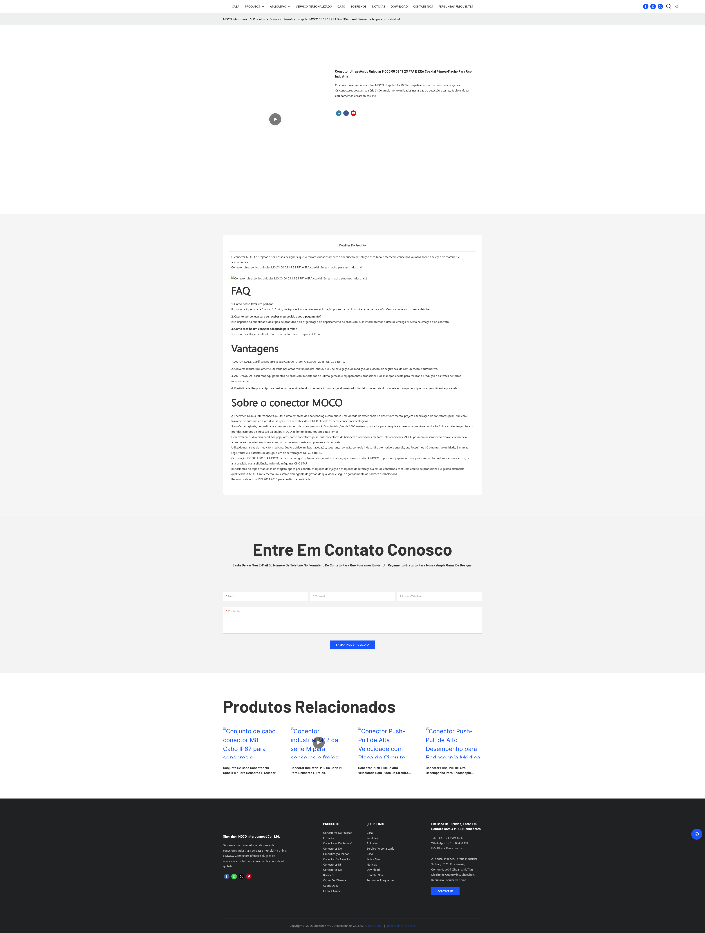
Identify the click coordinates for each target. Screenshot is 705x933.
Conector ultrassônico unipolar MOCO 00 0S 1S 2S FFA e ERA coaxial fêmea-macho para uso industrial (335, 19)
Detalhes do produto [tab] (352, 245)
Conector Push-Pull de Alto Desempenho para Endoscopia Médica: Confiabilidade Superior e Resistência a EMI (451, 770)
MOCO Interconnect (235, 19)
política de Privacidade (401, 925)
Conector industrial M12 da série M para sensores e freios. (316, 770)
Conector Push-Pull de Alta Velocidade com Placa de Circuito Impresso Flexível (383, 770)
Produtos (259, 19)
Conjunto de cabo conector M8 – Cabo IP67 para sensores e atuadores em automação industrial (251, 770)
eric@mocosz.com (452, 848)
